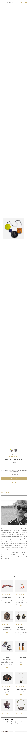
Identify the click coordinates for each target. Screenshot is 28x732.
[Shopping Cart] (23, 2)
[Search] (21, 2)
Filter (14, 576)
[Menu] (26, 2)
